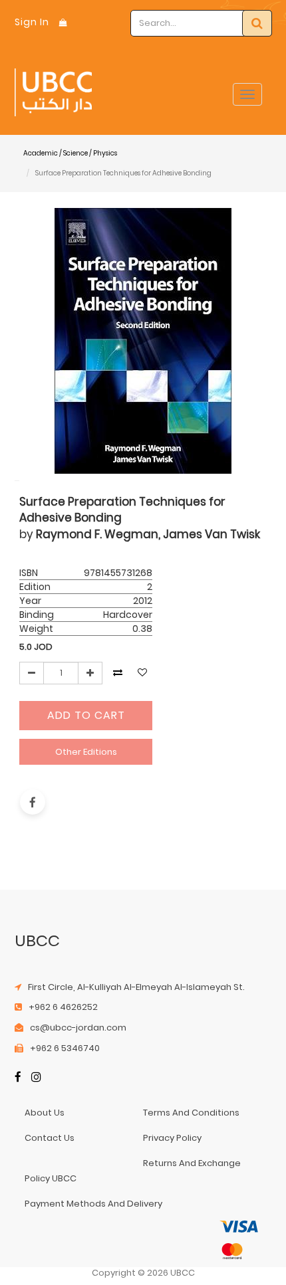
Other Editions (86, 751)
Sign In (32, 22)
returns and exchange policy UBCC (133, 1170)
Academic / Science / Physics (70, 153)
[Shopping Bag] (63, 22)
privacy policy (172, 1138)
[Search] (257, 23)
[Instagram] (36, 1078)
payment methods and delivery (93, 1203)
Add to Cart (86, 715)
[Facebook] (18, 1078)
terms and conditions (191, 1112)
